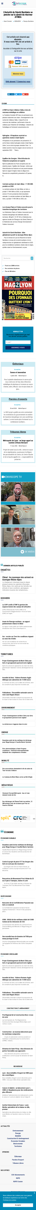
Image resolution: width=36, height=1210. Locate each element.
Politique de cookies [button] (9, 1200)
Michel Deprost (22, 376)
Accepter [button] (18, 1205)
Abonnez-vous (18, 74)
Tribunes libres (18, 432)
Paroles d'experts (18, 399)
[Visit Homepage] (19, 3)
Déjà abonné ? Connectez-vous (18, 81)
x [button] (34, 1193)
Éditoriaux (18, 363)
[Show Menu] (2, 3)
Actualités (17, 369)
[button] (18, 492)
